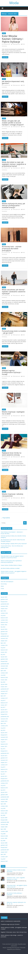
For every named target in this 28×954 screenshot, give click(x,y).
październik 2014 (5, 753)
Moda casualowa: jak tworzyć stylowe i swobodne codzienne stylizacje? (13, 291)
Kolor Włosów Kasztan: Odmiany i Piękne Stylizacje (12, 38)
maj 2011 (3, 767)
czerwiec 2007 (4, 856)
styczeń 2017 (4, 709)
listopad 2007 (4, 847)
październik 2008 (5, 822)
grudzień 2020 (4, 659)
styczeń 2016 (4, 732)
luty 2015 (3, 748)
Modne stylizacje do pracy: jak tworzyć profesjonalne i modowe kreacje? (13, 205)
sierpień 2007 (4, 852)
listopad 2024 (4, 601)
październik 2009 (5, 797)
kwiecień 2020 (4, 677)
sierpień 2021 (4, 640)
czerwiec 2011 (4, 764)
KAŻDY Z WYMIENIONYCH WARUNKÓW (10, 921)
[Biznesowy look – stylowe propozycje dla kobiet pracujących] (14, 228)
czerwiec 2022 (4, 620)
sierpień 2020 (4, 668)
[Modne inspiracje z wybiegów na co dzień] (14, 394)
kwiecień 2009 (4, 810)
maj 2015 (3, 741)
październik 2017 (5, 689)
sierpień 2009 (4, 801)
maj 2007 (3, 859)
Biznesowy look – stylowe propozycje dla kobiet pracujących (11, 248)
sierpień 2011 (4, 762)
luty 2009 (3, 815)
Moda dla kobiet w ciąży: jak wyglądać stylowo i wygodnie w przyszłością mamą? (14, 164)
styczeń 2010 (4, 792)
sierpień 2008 (4, 826)
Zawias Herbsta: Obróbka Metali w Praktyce (11, 565)
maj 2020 (3, 675)
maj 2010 (3, 785)
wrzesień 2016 (4, 719)
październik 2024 (5, 604)
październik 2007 (5, 849)
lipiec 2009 (3, 804)
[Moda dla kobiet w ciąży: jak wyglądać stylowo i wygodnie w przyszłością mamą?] (14, 144)
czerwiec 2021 (4, 645)
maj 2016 (3, 728)
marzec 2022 (4, 624)
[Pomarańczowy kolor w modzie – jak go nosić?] (14, 313)
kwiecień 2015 (4, 744)
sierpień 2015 (4, 739)
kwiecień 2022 (4, 622)
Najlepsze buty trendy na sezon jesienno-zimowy (11, 454)
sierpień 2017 (4, 693)
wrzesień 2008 (4, 824)
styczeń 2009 (4, 817)
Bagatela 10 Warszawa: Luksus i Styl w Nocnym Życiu (14, 932)
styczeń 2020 (4, 684)
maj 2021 (3, 647)
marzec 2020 (4, 679)
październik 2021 (5, 636)
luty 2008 (3, 840)
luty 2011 (3, 774)
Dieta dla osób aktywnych (7, 581)
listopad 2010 (4, 778)
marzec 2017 (4, 705)
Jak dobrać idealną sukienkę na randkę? (10, 568)
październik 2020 (5, 663)
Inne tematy (4, 584)
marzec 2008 (4, 838)
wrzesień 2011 (4, 760)
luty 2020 (3, 682)
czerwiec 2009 (4, 806)
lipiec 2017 (3, 696)
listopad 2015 (4, 735)
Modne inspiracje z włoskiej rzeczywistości (12, 495)
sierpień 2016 (4, 721)
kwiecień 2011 (4, 769)
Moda (14, 2)
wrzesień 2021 (4, 638)
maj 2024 (3, 615)
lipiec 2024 (3, 611)
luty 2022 (3, 627)
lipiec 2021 (3, 643)
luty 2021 (3, 654)
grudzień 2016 (4, 712)
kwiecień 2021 (4, 650)
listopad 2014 (4, 751)
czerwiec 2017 (4, 698)
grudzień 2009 (4, 794)
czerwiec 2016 (4, 725)
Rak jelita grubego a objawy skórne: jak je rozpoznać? (14, 543)
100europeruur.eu (17, 44)
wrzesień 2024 (4, 606)
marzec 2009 (4, 813)
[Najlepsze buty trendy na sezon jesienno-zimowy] (14, 435)
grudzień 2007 (4, 845)
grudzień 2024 (4, 599)
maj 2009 (3, 808)
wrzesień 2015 (4, 737)
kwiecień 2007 (4, 861)
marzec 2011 (4, 771)
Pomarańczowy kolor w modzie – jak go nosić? (14, 332)
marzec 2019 (4, 686)
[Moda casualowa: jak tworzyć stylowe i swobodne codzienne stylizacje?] (14, 271)
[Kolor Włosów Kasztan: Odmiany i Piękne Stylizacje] (14, 17)
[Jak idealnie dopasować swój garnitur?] (14, 63)
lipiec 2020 (3, 670)
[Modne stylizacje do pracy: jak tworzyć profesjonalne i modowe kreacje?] (14, 185)
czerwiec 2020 (4, 673)
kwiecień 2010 (4, 787)
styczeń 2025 (4, 597)
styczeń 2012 (4, 755)
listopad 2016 (4, 714)
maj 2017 (3, 700)
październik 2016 (5, 716)
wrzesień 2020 (4, 666)
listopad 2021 (4, 634)
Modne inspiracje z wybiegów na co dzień (13, 413)
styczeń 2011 (4, 776)
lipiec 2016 (3, 723)
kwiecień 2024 (4, 617)
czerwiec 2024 (4, 613)
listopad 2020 (4, 661)
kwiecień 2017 (4, 702)
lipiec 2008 (3, 829)
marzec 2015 (4, 746)
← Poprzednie (5, 518)
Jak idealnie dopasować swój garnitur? (13, 82)
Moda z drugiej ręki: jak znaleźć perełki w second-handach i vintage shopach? (13, 123)
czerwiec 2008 (4, 831)
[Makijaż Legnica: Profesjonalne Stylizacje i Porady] (14, 352)
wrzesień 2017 (4, 691)
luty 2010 (3, 790)
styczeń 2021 (4, 656)
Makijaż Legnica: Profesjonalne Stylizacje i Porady (11, 372)
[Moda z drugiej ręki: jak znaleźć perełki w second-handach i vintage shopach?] (14, 103)
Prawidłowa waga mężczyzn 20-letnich (10, 924)
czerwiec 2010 (4, 783)
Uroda (2, 588)
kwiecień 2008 (4, 836)
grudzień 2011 (4, 758)
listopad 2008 (4, 820)
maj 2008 (3, 833)
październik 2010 (5, 781)
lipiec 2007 (3, 854)
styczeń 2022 (4, 629)
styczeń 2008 (4, 843)
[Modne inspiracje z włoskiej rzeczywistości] (14, 476)
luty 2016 (3, 730)
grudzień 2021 (4, 631)
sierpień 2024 (4, 608)
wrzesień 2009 (4, 799)
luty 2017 (3, 707)
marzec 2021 (4, 652)
